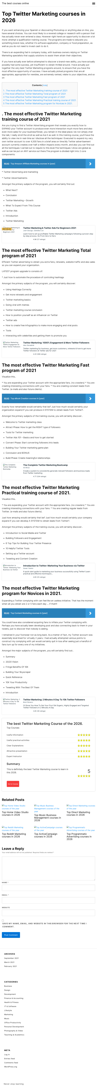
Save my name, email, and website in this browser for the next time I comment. (44, 925)
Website (6, 907)
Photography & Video (13, 1031)
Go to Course (13, 784)
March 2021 (9, 962)
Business (8, 986)
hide (45, 85)
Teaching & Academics (14, 1035)
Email (5, 895)
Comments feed (11, 1063)
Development (10, 994)
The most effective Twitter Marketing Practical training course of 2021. (39, 100)
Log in (7, 1054)
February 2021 (10, 966)
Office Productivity (12, 1023)
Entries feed (9, 1059)
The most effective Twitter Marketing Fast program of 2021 (34, 97)
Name (5, 882)
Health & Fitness (11, 1002)
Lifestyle (8, 1010)
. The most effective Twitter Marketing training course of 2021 (35, 90)
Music (6, 1018)
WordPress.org (10, 1067)
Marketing (8, 1014)
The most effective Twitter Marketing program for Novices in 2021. (37, 103)
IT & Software (10, 1006)
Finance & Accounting (13, 998)
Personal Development (14, 1027)
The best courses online (15, 3)
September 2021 (11, 958)
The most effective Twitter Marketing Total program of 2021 (34, 94)
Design (7, 990)
